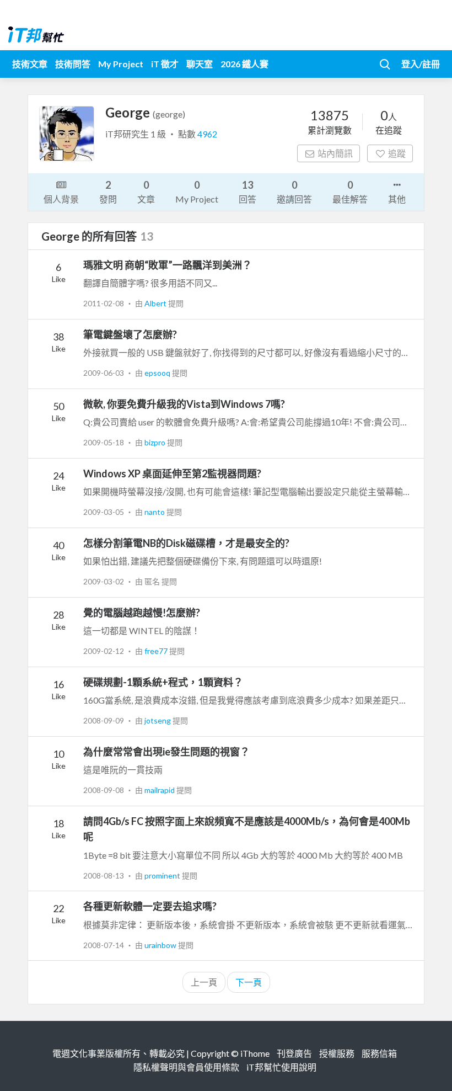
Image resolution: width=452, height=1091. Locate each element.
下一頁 (248, 982)
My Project (120, 63)
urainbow (161, 945)
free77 (156, 651)
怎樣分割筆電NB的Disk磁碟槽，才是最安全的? (186, 543)
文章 (146, 191)
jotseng (158, 720)
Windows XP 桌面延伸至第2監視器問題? (172, 473)
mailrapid (160, 790)
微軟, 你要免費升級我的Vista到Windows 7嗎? (184, 404)
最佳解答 (350, 191)
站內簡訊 (335, 153)
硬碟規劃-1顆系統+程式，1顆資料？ (163, 682)
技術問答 (72, 63)
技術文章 (29, 63)
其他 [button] (397, 199)
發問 (108, 191)
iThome (255, 1053)
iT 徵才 (165, 63)
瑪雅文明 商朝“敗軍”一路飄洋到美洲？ (167, 265)
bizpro (155, 442)
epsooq (158, 372)
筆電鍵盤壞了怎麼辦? (130, 334)
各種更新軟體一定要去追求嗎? (150, 906)
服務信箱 (379, 1053)
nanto (155, 512)
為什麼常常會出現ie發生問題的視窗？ (166, 752)
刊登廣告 (294, 1053)
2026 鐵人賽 (244, 63)
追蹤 (397, 153)
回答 (247, 191)
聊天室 (199, 63)
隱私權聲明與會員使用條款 (186, 1067)
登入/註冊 (420, 63)
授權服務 (336, 1053)
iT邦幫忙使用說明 (281, 1067)
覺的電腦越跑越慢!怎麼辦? (141, 612)
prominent (163, 875)
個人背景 (61, 199)
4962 (207, 134)
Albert (156, 303)
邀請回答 (294, 191)
